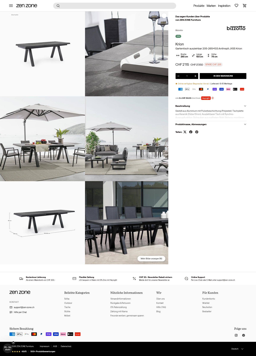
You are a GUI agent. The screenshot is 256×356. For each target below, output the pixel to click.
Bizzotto (179, 30)
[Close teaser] (13, 342)
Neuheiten (207, 307)
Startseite (14, 15)
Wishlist (205, 303)
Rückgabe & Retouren (120, 303)
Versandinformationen (120, 298)
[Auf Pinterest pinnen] (197, 132)
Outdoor (68, 303)
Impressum (44, 346)
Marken (211, 5)
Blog (158, 311)
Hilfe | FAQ (161, 307)
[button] (244, 5)
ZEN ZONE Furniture (24, 346)
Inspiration (224, 5)
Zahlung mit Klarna (118, 311)
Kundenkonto (208, 298)
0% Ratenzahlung (118, 307)
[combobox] (114, 6)
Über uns (160, 298)
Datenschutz (66, 346)
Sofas (66, 298)
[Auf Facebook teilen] (191, 132)
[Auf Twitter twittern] (185, 132)
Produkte (198, 5)
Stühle (67, 311)
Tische (67, 307)
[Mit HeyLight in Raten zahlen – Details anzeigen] (212, 98)
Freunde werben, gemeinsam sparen (127, 315)
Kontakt (160, 303)
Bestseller (206, 311)
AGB (55, 346)
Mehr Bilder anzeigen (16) (151, 258)
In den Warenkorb (223, 76)
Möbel (67, 315)
